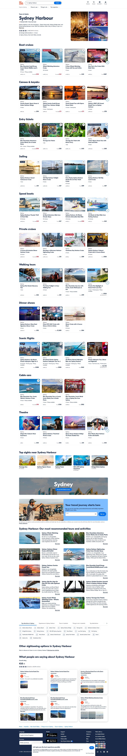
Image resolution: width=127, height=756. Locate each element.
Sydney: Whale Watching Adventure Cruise (92, 698)
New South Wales (34, 726)
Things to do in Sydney (47, 726)
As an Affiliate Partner (100, 738)
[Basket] (94, 2)
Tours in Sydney (59, 726)
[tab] (28, 623)
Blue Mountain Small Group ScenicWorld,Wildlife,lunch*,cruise (29, 698)
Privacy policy (64, 738)
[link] (29, 62)
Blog (87, 738)
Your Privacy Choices (65, 741)
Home (20, 726)
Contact (62, 734)
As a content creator (100, 736)
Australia (26, 726)
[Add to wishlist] (38, 50)
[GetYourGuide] (21, 3)
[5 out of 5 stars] (33, 673)
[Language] (99, 2)
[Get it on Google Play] (51, 735)
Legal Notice (63, 736)
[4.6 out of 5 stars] (23, 31)
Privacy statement (23, 523)
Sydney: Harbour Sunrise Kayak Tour (29, 671)
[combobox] (40, 3)
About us (88, 734)
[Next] (107, 62)
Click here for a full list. (53, 650)
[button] (29, 62)
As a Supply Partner (99, 734)
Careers (88, 736)
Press (87, 741)
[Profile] (105, 2)
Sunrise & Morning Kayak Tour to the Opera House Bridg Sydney (92, 672)
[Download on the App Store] (51, 741)
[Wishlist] (88, 2)
